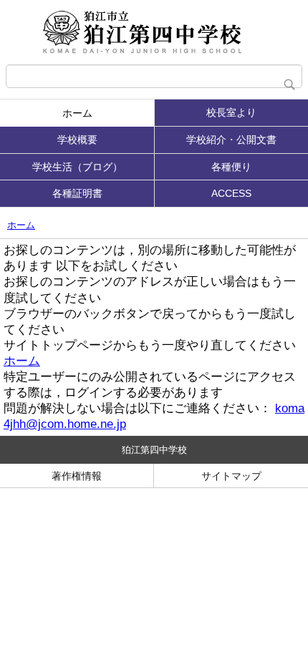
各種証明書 (77, 193)
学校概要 (77, 139)
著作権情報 (77, 476)
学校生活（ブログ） (77, 166)
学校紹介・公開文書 (231, 139)
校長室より (231, 112)
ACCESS (231, 193)
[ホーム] (154, 32)
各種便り (231, 166)
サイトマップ (231, 476)
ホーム (77, 113)
